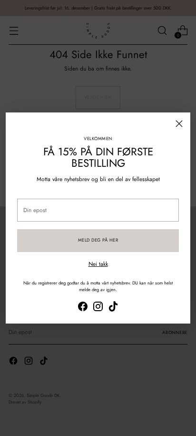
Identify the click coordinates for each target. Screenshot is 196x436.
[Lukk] (179, 123)
